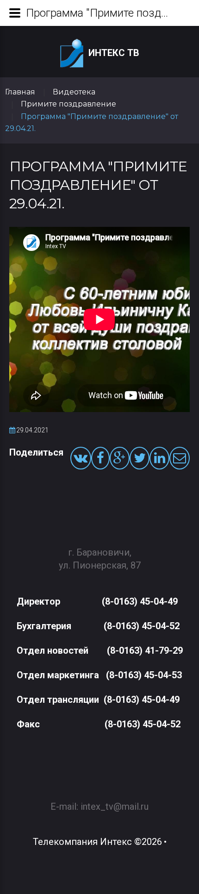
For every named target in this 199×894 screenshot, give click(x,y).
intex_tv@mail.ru (115, 806)
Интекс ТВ (113, 52)
